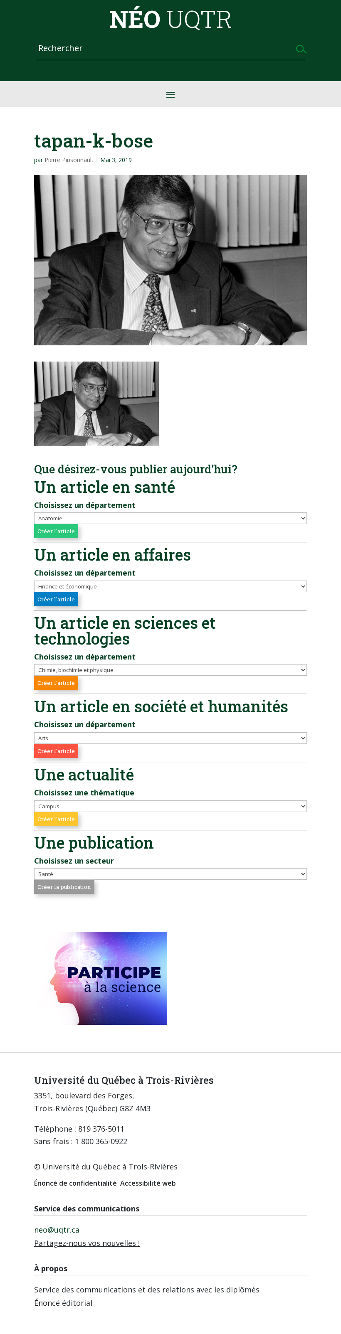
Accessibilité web (148, 1183)
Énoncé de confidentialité (75, 1183)
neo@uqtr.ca (56, 1230)
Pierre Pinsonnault (69, 160)
